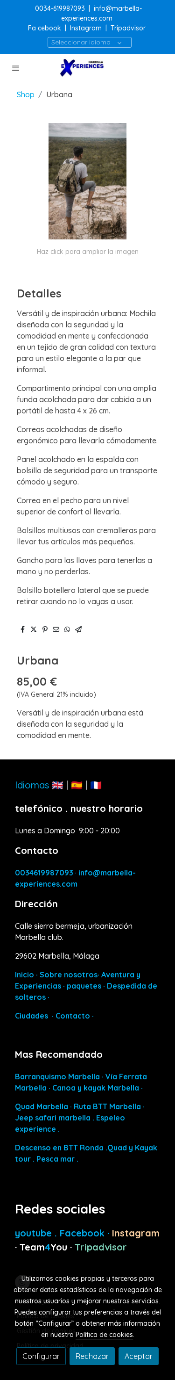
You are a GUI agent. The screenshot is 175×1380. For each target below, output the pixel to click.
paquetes (84, 985)
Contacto (73, 1015)
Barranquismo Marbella (57, 1076)
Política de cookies (104, 1334)
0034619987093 (44, 872)
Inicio (24, 974)
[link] (88, 68)
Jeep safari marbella (53, 1117)
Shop (26, 94)
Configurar (41, 1356)
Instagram (86, 28)
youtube (35, 1233)
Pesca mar (55, 1158)
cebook (50, 28)
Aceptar (139, 1356)
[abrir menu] (15, 68)
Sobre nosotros (69, 974)
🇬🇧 (57, 785)
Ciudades (31, 1015)
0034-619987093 (60, 8)
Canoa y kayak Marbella (95, 1087)
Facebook (83, 1233)
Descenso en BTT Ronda (59, 1147)
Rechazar (92, 1356)
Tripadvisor (128, 28)
